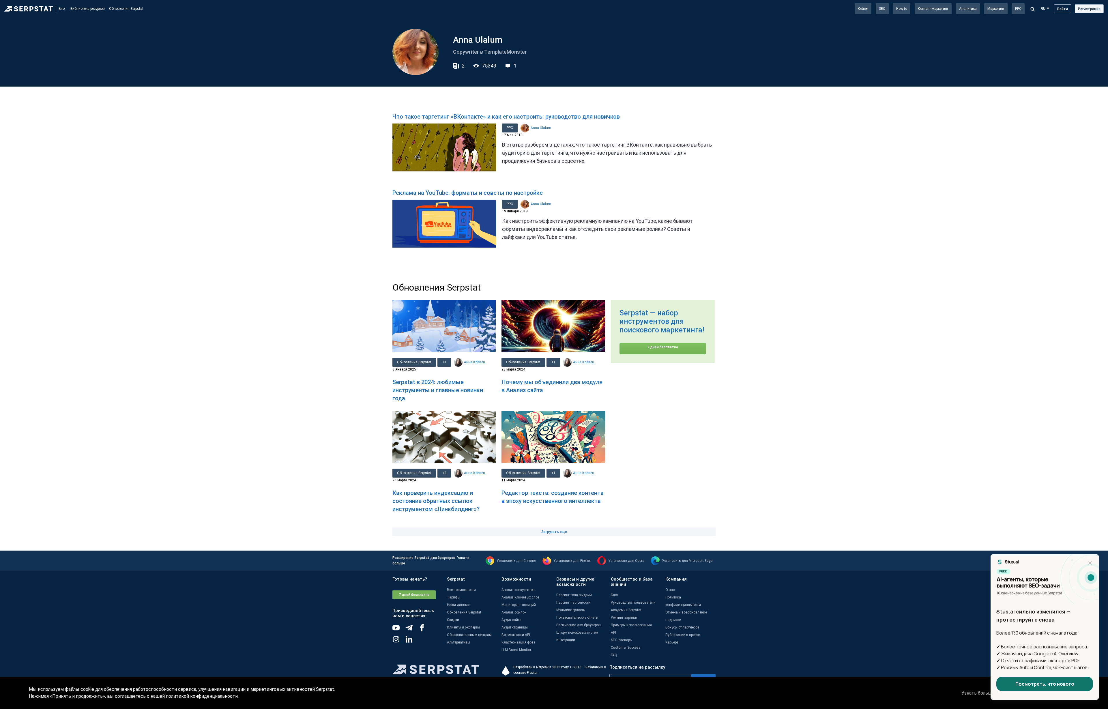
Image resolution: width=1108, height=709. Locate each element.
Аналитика (968, 9)
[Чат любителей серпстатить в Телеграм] (411, 630)
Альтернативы (458, 642)
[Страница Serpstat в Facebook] (424, 630)
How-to (901, 9)
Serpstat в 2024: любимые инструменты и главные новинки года (437, 390)
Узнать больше (978, 693)
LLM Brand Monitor (516, 650)
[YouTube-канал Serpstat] (398, 630)
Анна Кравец (474, 362)
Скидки (453, 620)
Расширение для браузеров (578, 625)
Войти (1062, 9)
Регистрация (1089, 9)
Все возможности (461, 590)
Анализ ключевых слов (520, 597)
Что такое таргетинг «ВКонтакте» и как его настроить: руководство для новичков (506, 116)
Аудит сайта (511, 620)
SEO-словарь (621, 640)
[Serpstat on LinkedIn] (411, 641)
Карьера (672, 642)
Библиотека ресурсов (87, 9)
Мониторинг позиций (518, 605)
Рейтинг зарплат (624, 618)
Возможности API (515, 635)
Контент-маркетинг (933, 9)
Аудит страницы (514, 627)
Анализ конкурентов (518, 590)
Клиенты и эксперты (463, 627)
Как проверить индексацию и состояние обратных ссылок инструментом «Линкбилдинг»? (436, 500)
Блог (62, 9)
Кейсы (863, 9)
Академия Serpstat (626, 610)
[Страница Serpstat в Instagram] (398, 641)
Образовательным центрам (469, 635)
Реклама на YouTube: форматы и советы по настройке (467, 192)
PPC (1018, 9)
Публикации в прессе (682, 635)
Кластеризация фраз (518, 642)
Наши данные (458, 605)
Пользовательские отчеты (577, 618)
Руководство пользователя (633, 603)
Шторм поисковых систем (577, 633)
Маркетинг (995, 9)
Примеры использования (631, 625)
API (613, 633)
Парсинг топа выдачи (574, 595)
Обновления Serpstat (126, 9)
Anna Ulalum (541, 128)
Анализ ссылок (513, 612)
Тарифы (453, 597)
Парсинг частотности (573, 603)
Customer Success (626, 648)
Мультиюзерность (570, 610)
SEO (882, 9)
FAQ (614, 655)
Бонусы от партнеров (682, 627)
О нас (670, 590)
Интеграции (565, 640)
